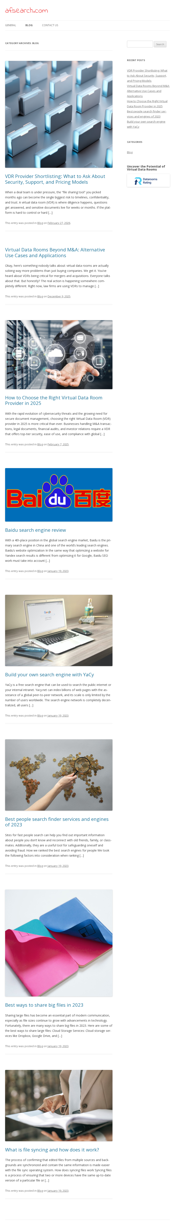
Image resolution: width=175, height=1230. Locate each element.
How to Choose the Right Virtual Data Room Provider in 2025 (53, 400)
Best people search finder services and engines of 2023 (57, 822)
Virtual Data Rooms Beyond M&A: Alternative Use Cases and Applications (55, 252)
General (10, 25)
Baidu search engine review (35, 530)
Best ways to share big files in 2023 (44, 1005)
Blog (29, 25)
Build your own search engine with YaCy (49, 674)
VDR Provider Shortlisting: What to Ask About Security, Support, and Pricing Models (55, 179)
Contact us (50, 25)
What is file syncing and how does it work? (52, 1149)
